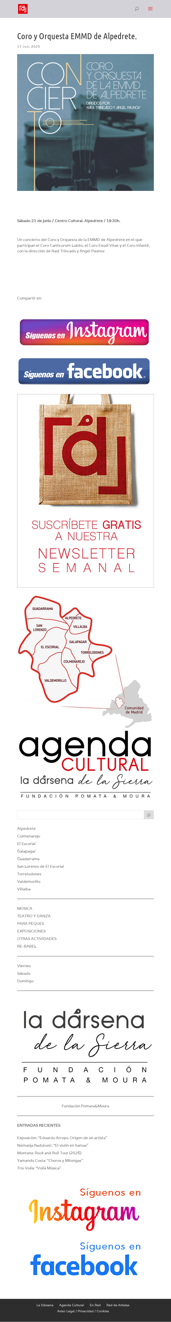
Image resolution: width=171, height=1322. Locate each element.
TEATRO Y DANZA (34, 916)
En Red (95, 1305)
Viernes (24, 965)
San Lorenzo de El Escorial (40, 866)
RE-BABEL (27, 946)
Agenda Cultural (71, 1305)
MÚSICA (24, 908)
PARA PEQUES (30, 923)
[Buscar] (149, 814)
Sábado (24, 973)
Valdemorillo (28, 881)
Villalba (24, 889)
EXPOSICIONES (31, 931)
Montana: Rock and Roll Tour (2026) (49, 1152)
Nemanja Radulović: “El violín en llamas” (52, 1145)
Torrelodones (29, 873)
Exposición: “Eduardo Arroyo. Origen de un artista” (62, 1137)
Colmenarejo (28, 836)
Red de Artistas (117, 1305)
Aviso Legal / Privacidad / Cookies (83, 1311)
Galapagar (26, 851)
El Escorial (26, 843)
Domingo (25, 980)
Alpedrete (26, 828)
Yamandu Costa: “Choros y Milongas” (50, 1160)
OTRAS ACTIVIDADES (37, 938)
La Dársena (45, 1305)
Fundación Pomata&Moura (85, 1106)
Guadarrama (28, 858)
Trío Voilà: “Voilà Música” (39, 1168)
